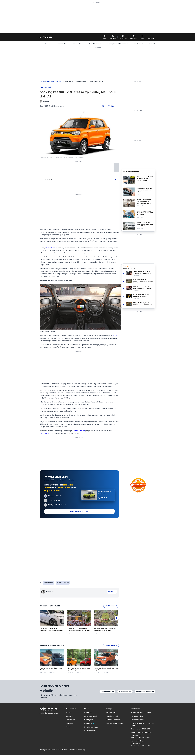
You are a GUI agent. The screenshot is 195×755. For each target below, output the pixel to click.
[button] (103, 106)
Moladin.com (44, 433)
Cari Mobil (69, 716)
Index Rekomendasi (91, 727)
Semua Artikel (61, 44)
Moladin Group (53, 713)
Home (42, 81)
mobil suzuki (49, 583)
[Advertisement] (97, 17)
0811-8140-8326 (136, 735)
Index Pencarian (90, 731)
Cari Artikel (48, 44)
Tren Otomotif (138, 44)
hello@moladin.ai (137, 716)
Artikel (47, 81)
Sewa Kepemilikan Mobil (114, 723)
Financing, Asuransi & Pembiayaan (117, 44)
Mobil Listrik (88, 723)
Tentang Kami (111, 712)
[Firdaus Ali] (43, 591)
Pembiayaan (70, 720)
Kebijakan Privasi (112, 716)
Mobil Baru (88, 712)
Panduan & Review (77, 44)
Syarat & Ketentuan (113, 720)
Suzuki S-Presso (51, 248)
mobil (115, 336)
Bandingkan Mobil (90, 716)
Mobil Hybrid (88, 720)
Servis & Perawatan (95, 44)
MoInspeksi (70, 723)
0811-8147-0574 (136, 744)
